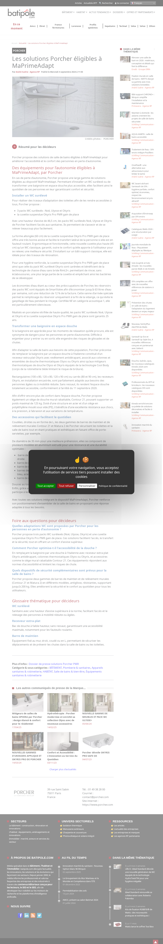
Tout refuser (66, 485)
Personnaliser (87, 485)
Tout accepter (45, 485)
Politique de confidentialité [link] (113, 485)
